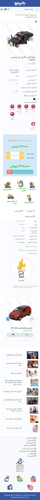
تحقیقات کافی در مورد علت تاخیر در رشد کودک (13, 410)
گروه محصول (30, 70)
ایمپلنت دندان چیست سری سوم (13, 364)
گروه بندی (31, 440)
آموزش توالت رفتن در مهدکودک (13, 391)
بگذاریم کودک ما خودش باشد (13, 419)
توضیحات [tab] (30, 211)
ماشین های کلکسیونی (31, 17)
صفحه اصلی (30, 438)
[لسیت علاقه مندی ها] (1, 9)
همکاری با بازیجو (29, 445)
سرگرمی (27, 15)
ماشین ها (19, 15)
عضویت (31, 454)
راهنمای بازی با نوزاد (16, 373)
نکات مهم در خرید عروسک (14, 428)
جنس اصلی (30, 76)
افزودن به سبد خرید (24, 172)
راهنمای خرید (30, 443)
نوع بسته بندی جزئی (27, 88)
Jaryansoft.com (23, 497)
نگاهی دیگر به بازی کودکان (14, 355)
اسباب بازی (34, 15)
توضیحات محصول (31, 246)
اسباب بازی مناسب (28, 449)
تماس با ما (30, 456)
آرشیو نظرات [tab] (29, 217)
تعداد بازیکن (30, 84)
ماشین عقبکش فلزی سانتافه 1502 (21, 328)
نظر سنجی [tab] (17, 211)
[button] (8, 39)
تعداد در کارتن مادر (28, 92)
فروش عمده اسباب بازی (26, 451)
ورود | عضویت (28, 9)
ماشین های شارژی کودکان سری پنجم (12, 401)
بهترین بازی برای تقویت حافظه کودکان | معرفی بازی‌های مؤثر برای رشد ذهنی (13, 382)
